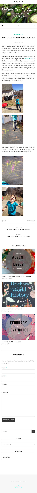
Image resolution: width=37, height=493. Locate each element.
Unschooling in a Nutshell (12, 309)
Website (4, 384)
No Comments (31, 221)
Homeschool (18, 34)
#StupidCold (28, 59)
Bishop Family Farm (18, 10)
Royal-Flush (23, 481)
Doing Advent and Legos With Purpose (16, 276)
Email (4, 376)
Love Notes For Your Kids (11, 341)
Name (4, 368)
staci (4, 221)
